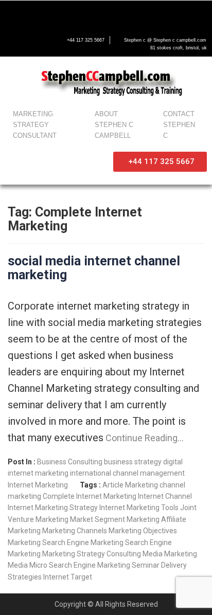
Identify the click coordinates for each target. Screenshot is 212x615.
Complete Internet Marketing (89, 496)
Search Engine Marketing (89, 565)
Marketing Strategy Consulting (91, 554)
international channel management (127, 473)
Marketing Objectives (143, 531)
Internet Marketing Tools (139, 507)
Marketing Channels (74, 531)
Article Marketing (130, 485)
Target (81, 577)
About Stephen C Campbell (114, 124)
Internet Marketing (38, 485)
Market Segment (97, 519)
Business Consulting (69, 462)
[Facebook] (13, 14)
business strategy (133, 462)
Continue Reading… (143, 437)
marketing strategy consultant (35, 124)
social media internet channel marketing (94, 268)
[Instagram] (78, 14)
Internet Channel (165, 496)
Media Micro (27, 565)
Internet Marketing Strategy (53, 507)
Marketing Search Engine (48, 542)
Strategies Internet (38, 577)
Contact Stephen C (179, 124)
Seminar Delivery (159, 565)
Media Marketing (170, 554)
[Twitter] (35, 14)
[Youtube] (56, 14)
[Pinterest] (100, 14)
